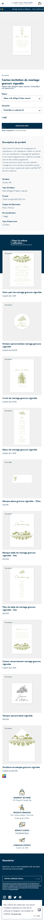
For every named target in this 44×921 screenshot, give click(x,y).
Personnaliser (22, 126)
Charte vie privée (14, 889)
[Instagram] (4, 898)
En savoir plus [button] (16, 914)
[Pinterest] (20, 898)
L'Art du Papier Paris (22, 3)
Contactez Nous (22, 833)
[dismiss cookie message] (39, 909)
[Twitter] (15, 898)
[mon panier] (39, 3)
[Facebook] (10, 898)
